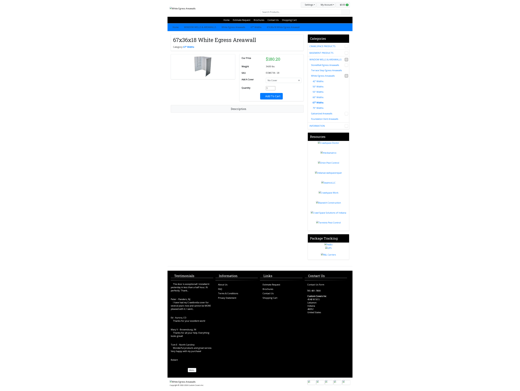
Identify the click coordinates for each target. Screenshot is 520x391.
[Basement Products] (346, 53)
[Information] (346, 125)
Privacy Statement (227, 297)
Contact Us (273, 20)
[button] (326, 4)
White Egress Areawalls (233, 27)
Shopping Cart (289, 20)
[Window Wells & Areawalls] (346, 59)
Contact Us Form (315, 284)
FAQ (220, 289)
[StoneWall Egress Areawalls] (346, 65)
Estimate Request (241, 20)
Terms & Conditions (228, 293)
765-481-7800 (314, 290)
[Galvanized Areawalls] (346, 113)
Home (226, 20)
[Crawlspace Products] (346, 46)
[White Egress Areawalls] (346, 75)
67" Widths (256, 27)
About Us (222, 284)
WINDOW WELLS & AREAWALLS (200, 27)
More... (192, 370)
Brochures (259, 20)
